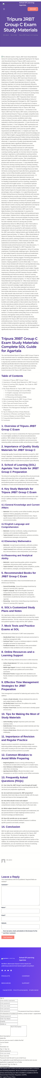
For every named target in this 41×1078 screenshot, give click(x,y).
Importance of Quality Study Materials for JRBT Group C (20, 382)
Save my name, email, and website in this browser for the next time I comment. (20, 932)
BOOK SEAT (33, 9)
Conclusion (6, 420)
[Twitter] (5, 970)
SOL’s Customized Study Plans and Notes (16, 401)
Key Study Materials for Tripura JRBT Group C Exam (19, 388)
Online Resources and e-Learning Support (16, 405)
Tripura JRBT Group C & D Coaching (28, 35)
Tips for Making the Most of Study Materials (16, 412)
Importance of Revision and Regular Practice (16, 414)
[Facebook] (2, 970)
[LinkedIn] (11, 970)
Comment (4, 884)
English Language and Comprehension (19, 393)
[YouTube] (8, 970)
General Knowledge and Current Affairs (19, 390)
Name (3, 907)
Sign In (15, 1064)
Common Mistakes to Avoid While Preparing (16, 416)
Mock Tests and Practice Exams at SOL (15, 403)
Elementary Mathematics (14, 395)
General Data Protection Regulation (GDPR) (13, 1075)
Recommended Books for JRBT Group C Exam (17, 399)
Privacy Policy (11, 1077)
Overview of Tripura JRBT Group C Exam (15, 380)
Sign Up (10, 1064)
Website (3, 923)
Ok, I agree (3, 1077)
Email (3, 915)
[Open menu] (4, 9)
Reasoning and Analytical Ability (16, 397)
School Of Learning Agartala (20, 990)
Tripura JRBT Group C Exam (19, 492)
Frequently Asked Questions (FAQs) (14, 418)
